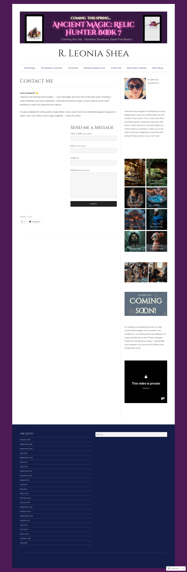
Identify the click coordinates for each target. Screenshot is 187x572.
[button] (136, 272)
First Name (81, 134)
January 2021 (25, 502)
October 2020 (25, 511)
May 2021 (23, 489)
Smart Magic (29, 68)
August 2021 (25, 480)
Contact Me (116, 68)
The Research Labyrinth (51, 68)
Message (80, 170)
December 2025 (26, 444)
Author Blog (157, 68)
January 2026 (25, 440)
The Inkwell (73, 68)
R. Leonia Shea (93, 53)
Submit (93, 204)
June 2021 (24, 484)
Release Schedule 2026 (94, 68)
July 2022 (23, 462)
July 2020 (23, 525)
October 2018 (25, 538)
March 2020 (24, 534)
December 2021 (26, 471)
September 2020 (26, 516)
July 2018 (23, 543)
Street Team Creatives (136, 68)
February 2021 (25, 498)
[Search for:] (131, 434)
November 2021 (26, 476)
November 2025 (26, 449)
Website (74, 158)
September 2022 (26, 457)
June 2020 (24, 529)
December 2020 (26, 507)
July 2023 (23, 453)
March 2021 (24, 493)
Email (78, 146)
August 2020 (25, 520)
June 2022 (24, 466)
